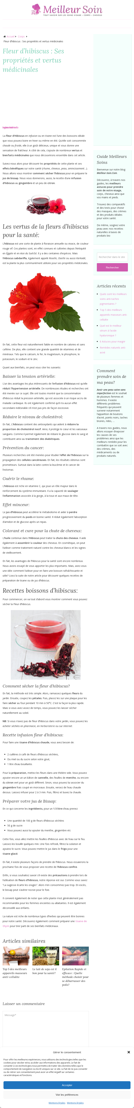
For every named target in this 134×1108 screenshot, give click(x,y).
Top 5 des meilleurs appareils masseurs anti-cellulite (15, 973)
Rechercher (112, 267)
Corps (21, 36)
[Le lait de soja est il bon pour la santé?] (45, 956)
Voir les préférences (67, 1094)
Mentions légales (57, 1102)
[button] (129, 1052)
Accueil (10, 36)
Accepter (67, 1085)
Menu (6, 23)
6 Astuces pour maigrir (112, 341)
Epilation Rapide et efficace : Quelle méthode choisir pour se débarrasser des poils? (75, 976)
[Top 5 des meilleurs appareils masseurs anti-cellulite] (16, 956)
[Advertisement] (46, 100)
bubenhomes (10, 127)
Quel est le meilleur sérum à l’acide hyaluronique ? (110, 330)
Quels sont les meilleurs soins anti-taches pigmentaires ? (113, 298)
